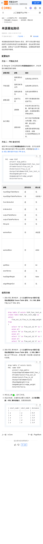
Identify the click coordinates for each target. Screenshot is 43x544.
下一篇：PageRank (34, 434)
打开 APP (36, 3)
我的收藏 (35, 36)
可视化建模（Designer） (11, 20)
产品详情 (20, 36)
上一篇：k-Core (7, 434)
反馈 (25, 445)
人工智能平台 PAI (12, 18)
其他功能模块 (23, 18)
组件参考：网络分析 (27, 20)
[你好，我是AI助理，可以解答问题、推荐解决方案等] (30, 8)
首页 (3, 18)
